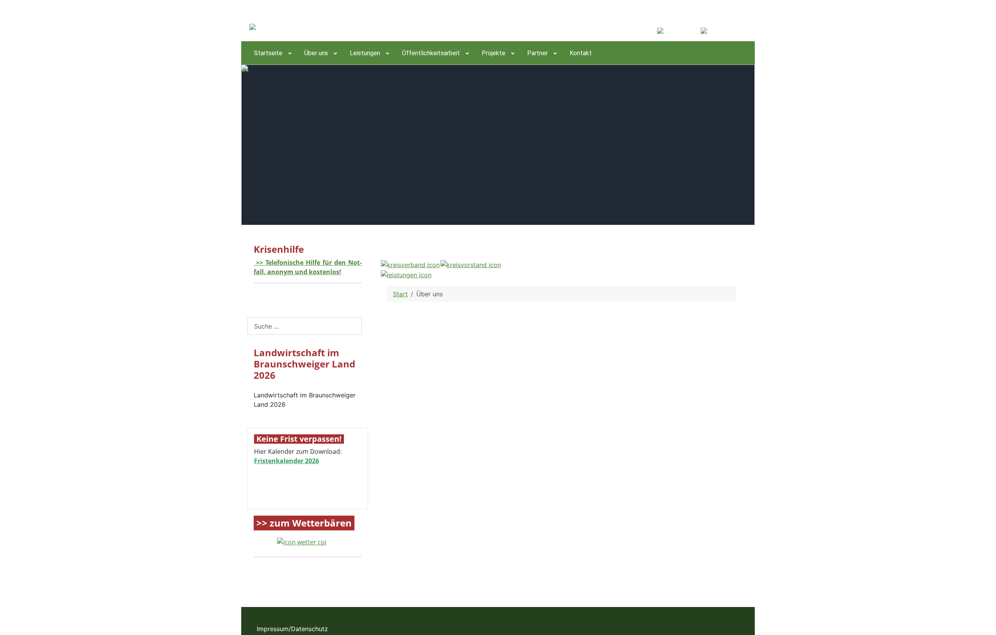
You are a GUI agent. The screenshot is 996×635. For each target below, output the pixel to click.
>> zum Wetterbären (304, 523)
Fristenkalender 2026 (286, 461)
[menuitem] (272, 53)
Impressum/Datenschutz (292, 629)
